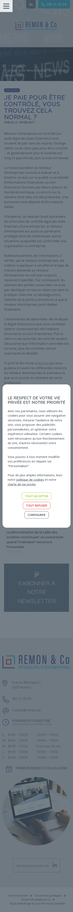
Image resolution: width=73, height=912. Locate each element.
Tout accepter (36, 496)
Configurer (36, 515)
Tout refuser (36, 505)
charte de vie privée (22, 484)
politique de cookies (30, 479)
